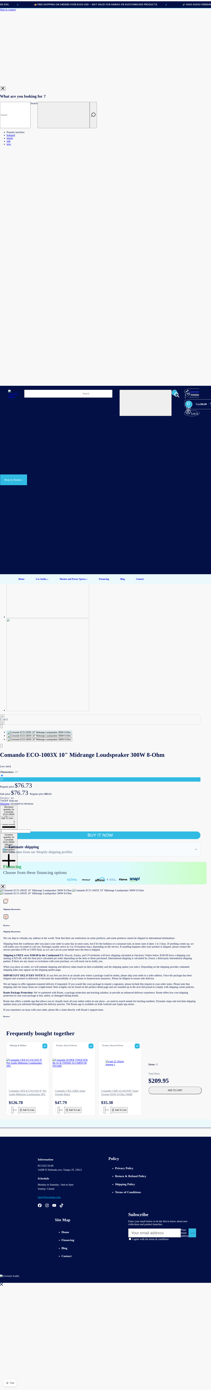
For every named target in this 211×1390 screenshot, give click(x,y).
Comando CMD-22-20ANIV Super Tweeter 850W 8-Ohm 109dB (119, 1092)
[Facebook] (40, 1206)
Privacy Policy (124, 1168)
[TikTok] (61, 1206)
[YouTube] (54, 1206)
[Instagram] (47, 1206)
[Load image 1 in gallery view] (39, 732)
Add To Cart (28, 1110)
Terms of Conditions (128, 1192)
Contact (66, 1256)
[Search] (93, 115)
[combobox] (15, 115)
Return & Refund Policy (130, 1176)
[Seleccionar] (44, 1046)
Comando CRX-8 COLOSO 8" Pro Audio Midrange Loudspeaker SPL (27, 1092)
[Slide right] (2, 722)
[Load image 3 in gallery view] (39, 739)
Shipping (4, 803)
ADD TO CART (175, 1090)
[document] (100, 892)
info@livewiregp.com (49, 1197)
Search (34, 103)
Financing (67, 1240)
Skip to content (8, 9)
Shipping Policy (125, 1184)
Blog (64, 1248)
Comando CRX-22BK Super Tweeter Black (70, 1092)
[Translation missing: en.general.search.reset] (64, 115)
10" (2, 779)
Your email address (185, 1232)
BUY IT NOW (100, 835)
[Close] (3, 88)
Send (192, 1233)
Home (65, 1232)
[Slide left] (2, 716)
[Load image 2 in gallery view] (39, 736)
